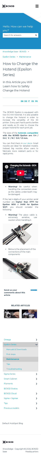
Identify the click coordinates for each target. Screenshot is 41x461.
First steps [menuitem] (10, 354)
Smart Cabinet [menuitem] (10, 379)
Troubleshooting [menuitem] (14, 369)
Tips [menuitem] (8, 364)
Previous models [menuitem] (11, 408)
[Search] (36, 35)
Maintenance (25, 57)
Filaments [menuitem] (8, 384)
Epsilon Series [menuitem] (10, 344)
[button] (36, 339)
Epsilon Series (9, 57)
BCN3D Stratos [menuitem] (10, 389)
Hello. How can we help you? (18, 28)
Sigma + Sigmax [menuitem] (11, 398)
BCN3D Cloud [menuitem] (10, 393)
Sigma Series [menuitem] (9, 374)
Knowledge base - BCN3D (14, 51)
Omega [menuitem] (7, 340)
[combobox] (18, 35)
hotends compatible (28, 133)
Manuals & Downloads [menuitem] (16, 349)
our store (27, 143)
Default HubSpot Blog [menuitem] (12, 423)
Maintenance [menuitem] (12, 359)
